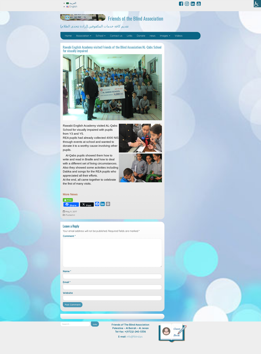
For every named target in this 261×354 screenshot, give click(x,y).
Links (129, 35)
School (100, 35)
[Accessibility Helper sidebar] (257, 3)
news (152, 35)
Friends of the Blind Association (135, 18)
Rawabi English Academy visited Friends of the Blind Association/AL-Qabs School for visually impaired (112, 48)
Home (68, 35)
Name (67, 271)
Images (164, 35)
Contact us (116, 35)
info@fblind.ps (135, 336)
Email (67, 282)
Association (83, 35)
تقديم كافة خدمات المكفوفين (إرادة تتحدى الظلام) (94, 25)
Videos (178, 35)
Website (68, 292)
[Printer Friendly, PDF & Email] (68, 199)
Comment (69, 236)
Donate (141, 35)
